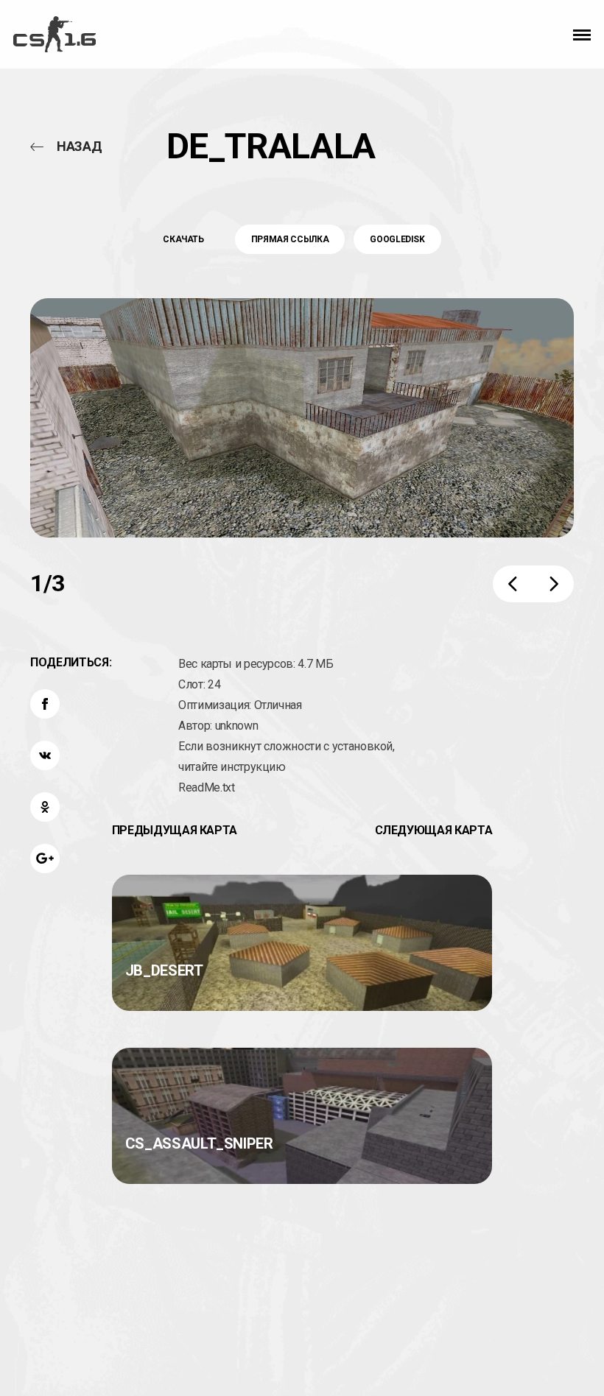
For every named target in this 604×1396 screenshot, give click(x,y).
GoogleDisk (397, 239)
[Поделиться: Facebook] (45, 704)
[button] (582, 34)
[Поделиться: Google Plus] (45, 858)
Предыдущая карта (174, 830)
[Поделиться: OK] (45, 807)
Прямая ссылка (290, 239)
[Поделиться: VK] (45, 755)
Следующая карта (434, 830)
